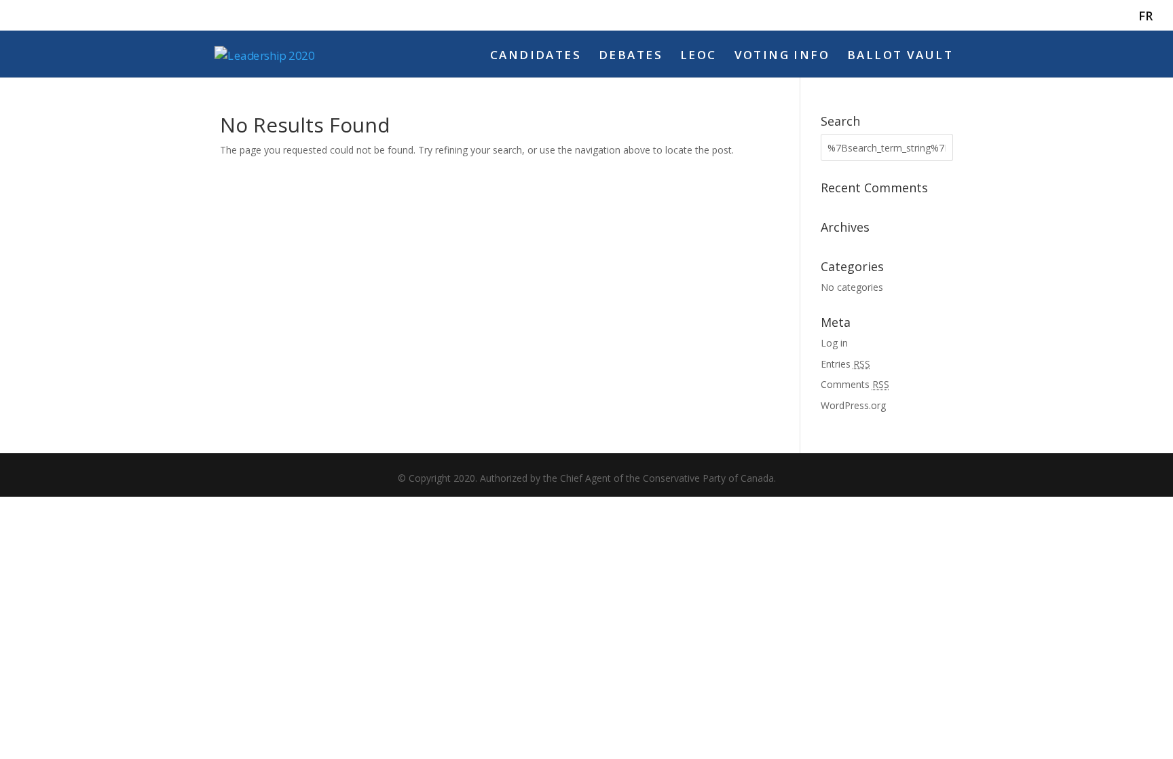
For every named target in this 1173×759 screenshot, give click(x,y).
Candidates (535, 56)
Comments (855, 384)
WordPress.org (853, 405)
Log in (834, 342)
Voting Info (782, 56)
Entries (845, 363)
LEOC (698, 56)
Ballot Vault (900, 56)
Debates (631, 56)
